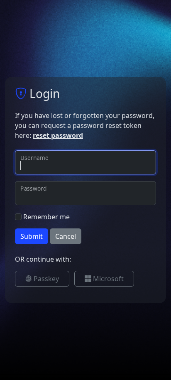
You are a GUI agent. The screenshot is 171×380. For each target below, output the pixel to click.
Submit (31, 236)
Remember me (46, 216)
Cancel (65, 236)
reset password (58, 135)
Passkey (45, 278)
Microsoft (107, 278)
